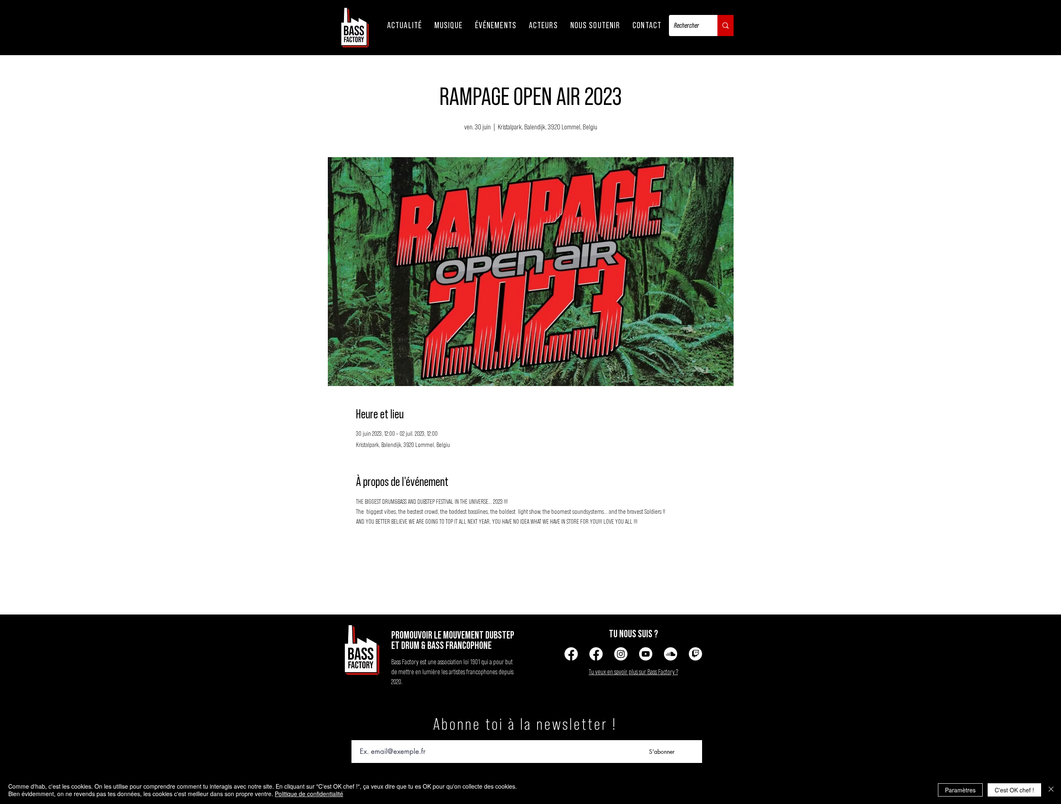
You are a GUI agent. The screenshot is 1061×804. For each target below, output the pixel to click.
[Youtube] (645, 654)
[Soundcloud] (670, 654)
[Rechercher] (725, 25)
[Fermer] (1051, 789)
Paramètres (960, 790)
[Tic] (695, 654)
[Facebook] (571, 654)
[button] (404, 25)
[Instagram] (620, 654)
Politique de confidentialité (309, 793)
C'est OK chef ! (1014, 790)
